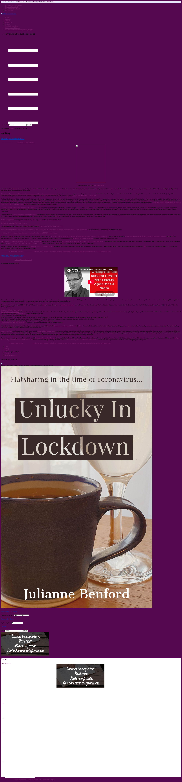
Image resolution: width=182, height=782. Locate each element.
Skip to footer (9, 10)
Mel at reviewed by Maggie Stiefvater (21, 241)
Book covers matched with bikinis (65, 326)
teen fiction (75, 251)
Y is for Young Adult (7, 220)
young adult (107, 251)
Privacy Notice (6, 663)
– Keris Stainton (11, 310)
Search (7, 125)
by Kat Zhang (83, 238)
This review (21, 313)
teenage (82, 251)
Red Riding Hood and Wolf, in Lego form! (14, 223)
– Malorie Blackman (13, 322)
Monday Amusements (16, 251)
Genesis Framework (34, 779)
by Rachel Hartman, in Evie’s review (82, 340)
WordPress (45, 779)
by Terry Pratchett (41, 246)
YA (102, 251)
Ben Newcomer (99, 185)
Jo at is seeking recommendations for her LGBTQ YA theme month (29, 233)
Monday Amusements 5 (12, 138)
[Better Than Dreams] (8, 14)
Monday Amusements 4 (12, 255)
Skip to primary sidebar (12, 8)
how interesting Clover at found (145, 236)
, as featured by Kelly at (82, 241)
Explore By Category (7, 615)
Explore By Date (6, 623)
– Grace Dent (10, 312)
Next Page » (10, 355)
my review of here (84, 196)
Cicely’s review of (45, 338)
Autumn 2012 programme (46, 331)
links (54, 251)
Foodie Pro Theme (20, 779)
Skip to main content (11, 7)
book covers (44, 251)
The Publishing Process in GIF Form (51, 226)
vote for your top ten (68, 305)
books (51, 251)
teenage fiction (90, 251)
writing (98, 251)
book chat (36, 251)
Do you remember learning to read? (24, 214)
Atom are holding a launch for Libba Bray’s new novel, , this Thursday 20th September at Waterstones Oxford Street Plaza (44, 229)
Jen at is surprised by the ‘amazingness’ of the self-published (79, 236)
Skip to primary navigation (13, 5)
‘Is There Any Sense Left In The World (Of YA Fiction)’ (18, 208)
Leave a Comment (28, 142)
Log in (52, 779)
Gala (80, 326)
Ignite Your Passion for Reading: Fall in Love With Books (36, 2)
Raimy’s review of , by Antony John (24, 243)
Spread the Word (6, 331)
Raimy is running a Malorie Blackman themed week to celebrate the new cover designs (28, 194)
